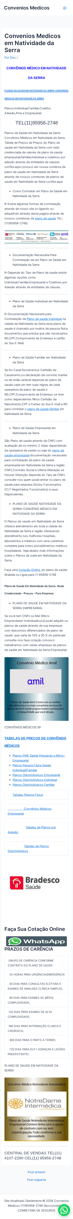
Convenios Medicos (26, 8)
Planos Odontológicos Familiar (34, 785)
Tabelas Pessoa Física (28, 795)
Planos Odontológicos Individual (35, 780)
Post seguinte (36, 1179)
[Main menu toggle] (64, 8)
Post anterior (36, 1172)
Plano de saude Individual (44, 319)
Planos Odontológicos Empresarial (36, 775)
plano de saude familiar (43, 409)
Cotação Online (30, 570)
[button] (64, 1210)
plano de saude (45, 218)
